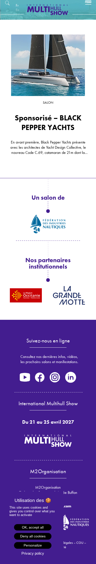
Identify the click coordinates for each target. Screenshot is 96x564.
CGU (79, 542)
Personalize (33, 545)
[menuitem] (17, 5)
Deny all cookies (33, 536)
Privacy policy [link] (32, 553)
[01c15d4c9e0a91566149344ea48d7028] (48, 65)
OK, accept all (33, 527)
